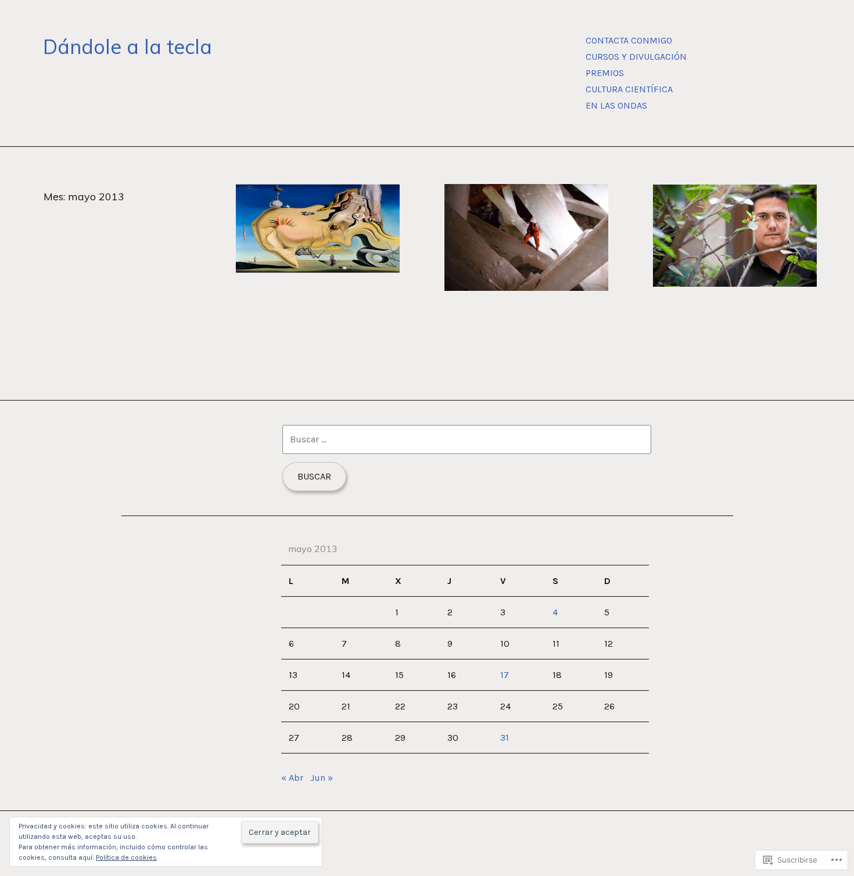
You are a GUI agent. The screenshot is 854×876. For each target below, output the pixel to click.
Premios (605, 72)
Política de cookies (126, 857)
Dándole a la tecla (127, 46)
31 (504, 737)
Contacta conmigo (629, 40)
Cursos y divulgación (636, 56)
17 (504, 674)
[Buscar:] (466, 439)
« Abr (292, 777)
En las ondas (616, 105)
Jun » (321, 777)
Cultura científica (629, 89)
